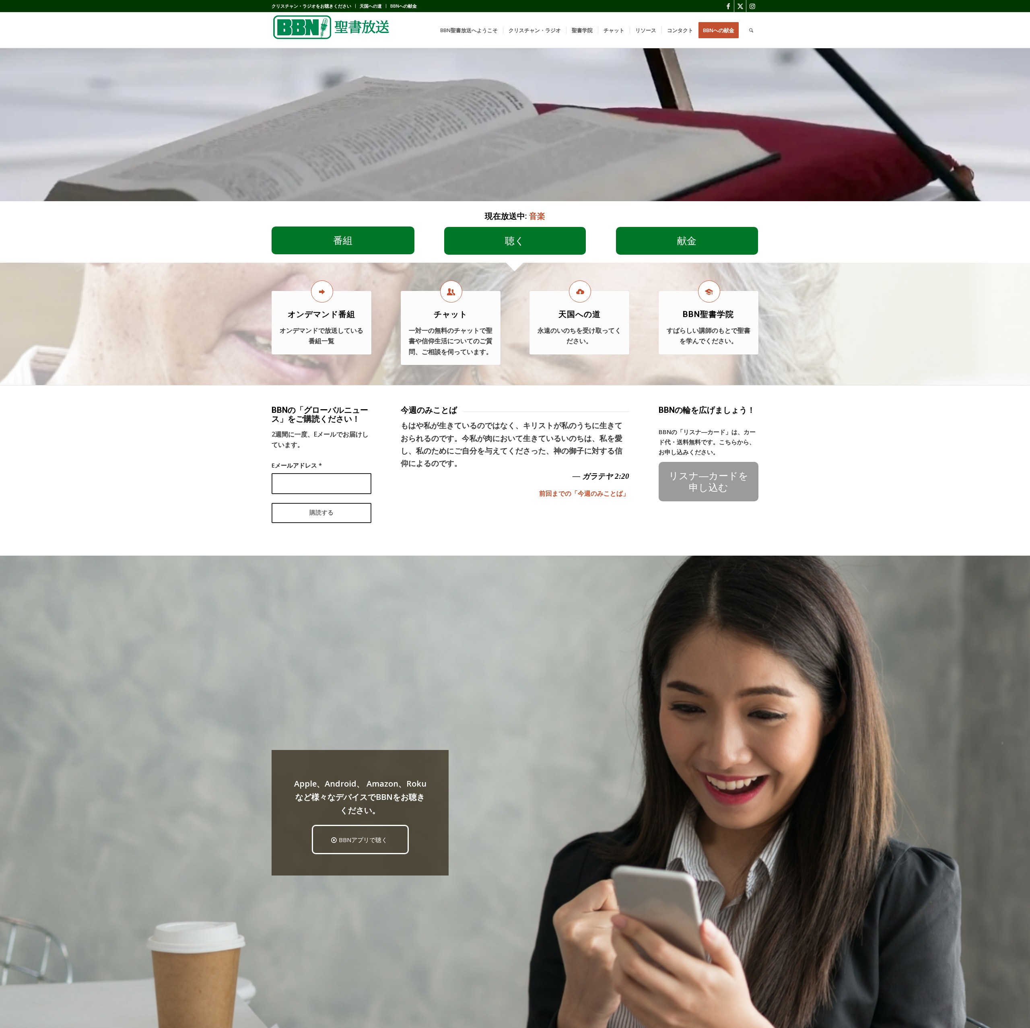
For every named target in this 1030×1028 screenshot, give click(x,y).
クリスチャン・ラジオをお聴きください (311, 6)
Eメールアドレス (297, 465)
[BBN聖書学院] (709, 291)
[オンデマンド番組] (322, 291)
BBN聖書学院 (708, 314)
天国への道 (371, 6)
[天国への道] (580, 291)
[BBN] (332, 30)
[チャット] (451, 291)
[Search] (751, 30)
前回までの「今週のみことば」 (584, 493)
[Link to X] (740, 6)
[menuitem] (314, 6)
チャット (451, 314)
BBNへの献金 (403, 6)
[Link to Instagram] (752, 6)
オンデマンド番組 (321, 314)
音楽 (537, 215)
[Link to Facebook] (728, 6)
